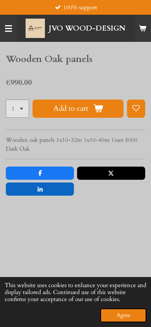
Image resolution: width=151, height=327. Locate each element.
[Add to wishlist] (136, 109)
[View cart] (142, 28)
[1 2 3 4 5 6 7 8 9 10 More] (17, 109)
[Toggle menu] (8, 28)
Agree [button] (123, 315)
